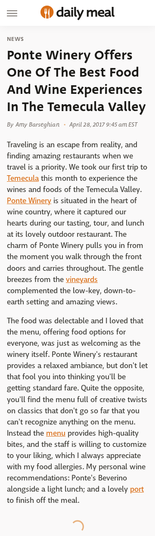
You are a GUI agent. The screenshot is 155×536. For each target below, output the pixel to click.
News (15, 39)
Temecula (23, 178)
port (137, 489)
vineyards (82, 280)
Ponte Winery (29, 201)
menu (55, 433)
